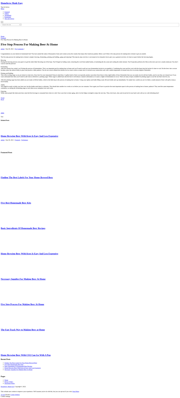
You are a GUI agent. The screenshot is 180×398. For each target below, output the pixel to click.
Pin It (2, 99)
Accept (3, 394)
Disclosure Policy (9, 383)
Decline (7, 394)
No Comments (19, 49)
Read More (75, 391)
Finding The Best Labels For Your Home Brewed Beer (20, 363)
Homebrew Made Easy (12, 3)
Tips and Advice (9, 18)
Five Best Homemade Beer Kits (13, 364)
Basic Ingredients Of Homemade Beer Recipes (18, 366)
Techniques (7, 15)
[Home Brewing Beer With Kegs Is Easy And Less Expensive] (90, 128)
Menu (2, 9)
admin (2, 49)
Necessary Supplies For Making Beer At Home (18, 369)
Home (2, 36)
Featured (7, 12)
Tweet (2, 98)
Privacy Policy (8, 382)
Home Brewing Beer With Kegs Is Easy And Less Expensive (29, 136)
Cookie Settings (15, 394)
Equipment (7, 17)
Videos (6, 13)
